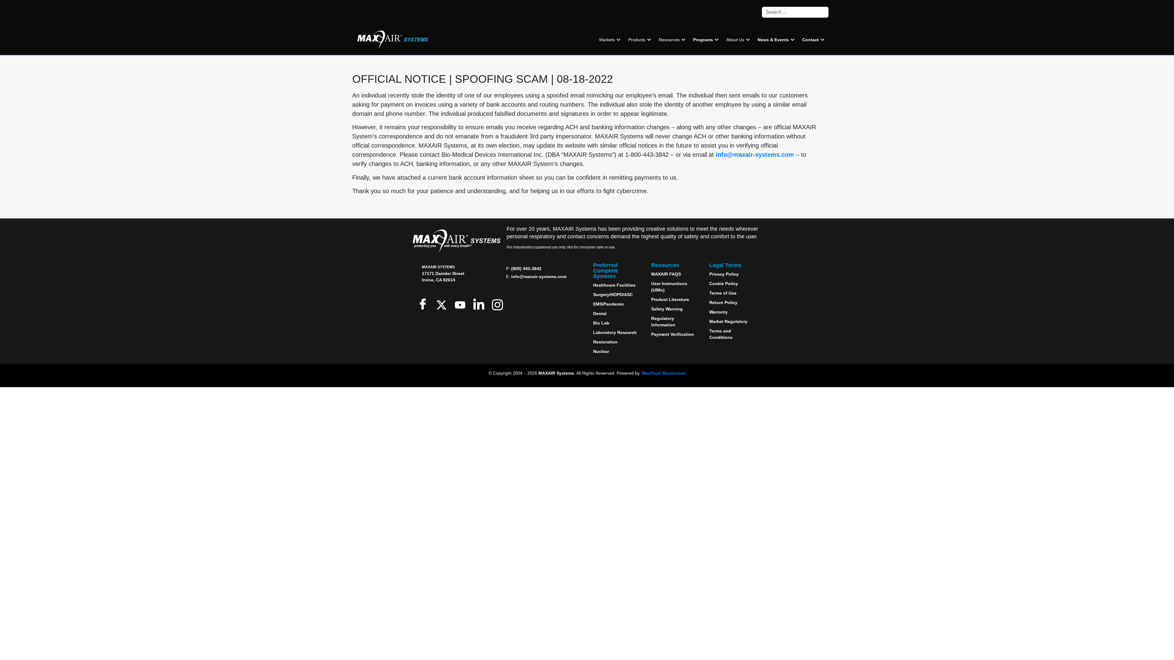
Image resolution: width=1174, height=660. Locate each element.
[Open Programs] (716, 40)
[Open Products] (649, 40)
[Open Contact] (822, 40)
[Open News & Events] (792, 40)
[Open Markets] (618, 40)
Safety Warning (667, 308)
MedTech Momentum (663, 373)
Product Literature (670, 299)
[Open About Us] (748, 40)
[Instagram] (499, 304)
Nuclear (601, 351)
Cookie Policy (723, 283)
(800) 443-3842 (526, 268)
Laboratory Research (615, 332)
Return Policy (723, 302)
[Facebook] (424, 304)
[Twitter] (443, 304)
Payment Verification (672, 334)
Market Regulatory (728, 321)
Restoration (605, 341)
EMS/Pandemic (608, 304)
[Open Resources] (683, 40)
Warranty (718, 312)
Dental (600, 313)
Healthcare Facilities (614, 285)
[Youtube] (461, 304)
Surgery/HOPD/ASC (613, 294)
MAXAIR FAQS (666, 274)
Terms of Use (723, 293)
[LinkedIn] (480, 304)
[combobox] (795, 12)
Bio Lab (601, 323)
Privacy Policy (724, 274)
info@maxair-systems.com (755, 154)
